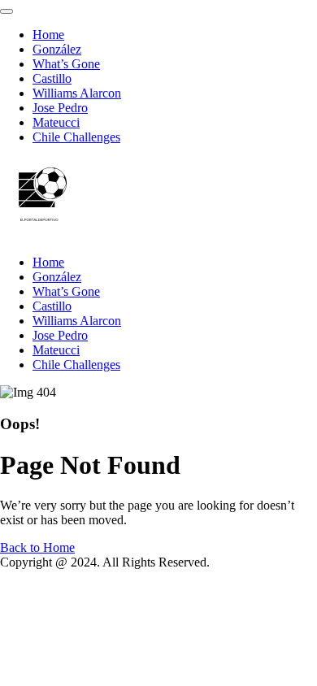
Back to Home (37, 547)
